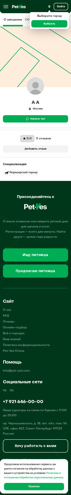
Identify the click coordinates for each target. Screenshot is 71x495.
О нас (7, 310)
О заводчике (13, 19)
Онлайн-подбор (15, 327)
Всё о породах (14, 333)
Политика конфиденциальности (26, 345)
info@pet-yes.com (16, 370)
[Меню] (5, 6)
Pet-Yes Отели (13, 351)
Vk (5, 390)
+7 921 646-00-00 (23, 402)
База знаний (12, 339)
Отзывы (8, 321)
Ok (12, 390)
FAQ (6, 315)
